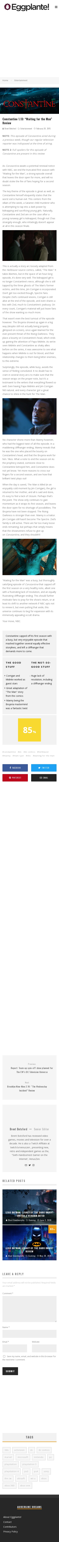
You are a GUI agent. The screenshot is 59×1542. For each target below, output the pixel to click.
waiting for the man (44, 755)
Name (6, 1327)
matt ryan (19, 755)
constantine (10, 752)
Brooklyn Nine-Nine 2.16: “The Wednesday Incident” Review (27, 1086)
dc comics (30, 752)
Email (5, 1341)
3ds (7, 1450)
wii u (33, 1478)
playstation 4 (12, 1471)
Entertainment (26, 128)
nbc (29, 755)
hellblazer (44, 752)
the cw (8, 1478)
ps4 (36, 1471)
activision (19, 1450)
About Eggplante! (12, 1517)
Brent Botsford (10, 128)
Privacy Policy (10, 1531)
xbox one (25, 1485)
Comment (7, 1293)
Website (35, 1341)
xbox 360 (9, 1485)
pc (50, 1457)
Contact (7, 1521)
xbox (44, 1478)
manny (7, 755)
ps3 (26, 1471)
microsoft (23, 1457)
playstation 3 (29, 1464)
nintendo (39, 1457)
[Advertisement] (29, 46)
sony (46, 1471)
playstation (11, 1464)
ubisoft (21, 1478)
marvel (8, 1457)
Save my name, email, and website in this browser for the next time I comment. (29, 1358)
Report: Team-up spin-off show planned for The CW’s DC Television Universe (32, 1068)
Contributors (10, 1526)
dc (20, 752)
